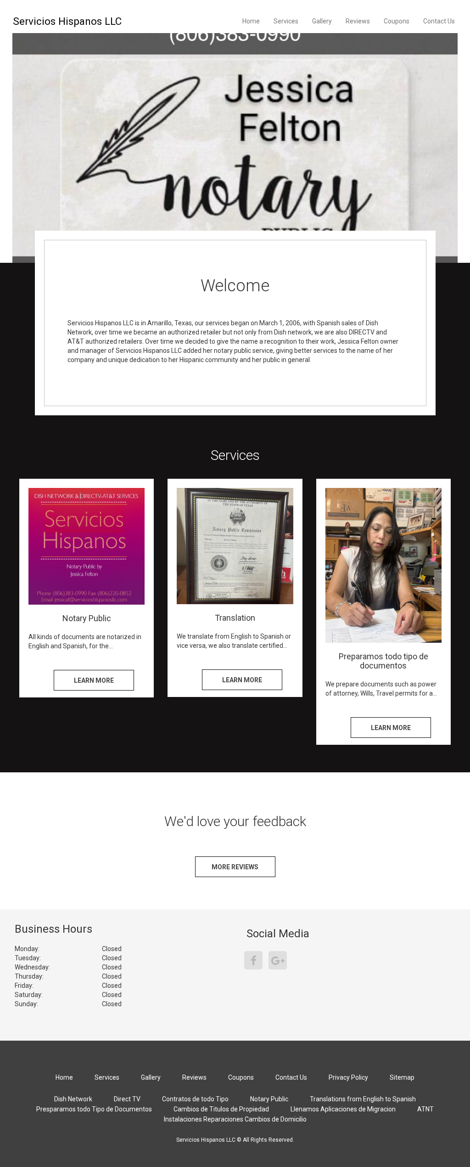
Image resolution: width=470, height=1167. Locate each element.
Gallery (322, 21)
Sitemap (402, 1077)
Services (286, 21)
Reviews (358, 21)
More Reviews (235, 867)
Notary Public (269, 1099)
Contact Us (439, 21)
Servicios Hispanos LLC (67, 21)
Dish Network (73, 1099)
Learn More (94, 680)
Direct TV (127, 1099)
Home (251, 21)
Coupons (396, 21)
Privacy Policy (348, 1077)
